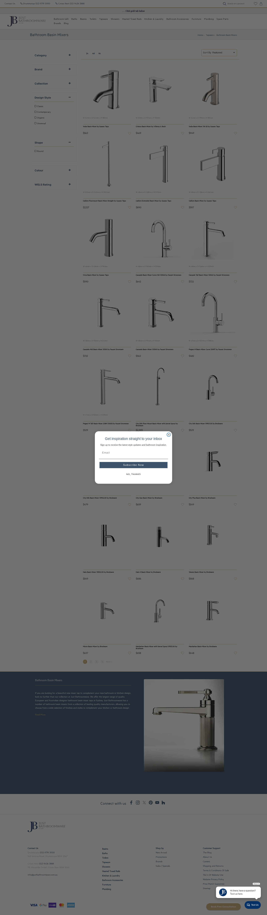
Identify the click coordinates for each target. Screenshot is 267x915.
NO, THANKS (133, 474)
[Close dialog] (169, 435)
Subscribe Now (133, 465)
